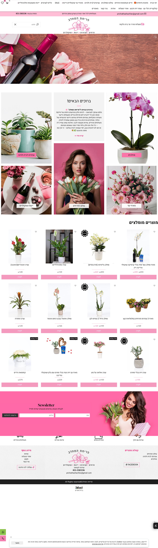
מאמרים (95, 8)
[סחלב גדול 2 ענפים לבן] (98, 316)
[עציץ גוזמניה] (20, 316)
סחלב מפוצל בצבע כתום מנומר (59, 318)
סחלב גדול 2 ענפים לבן (99, 318)
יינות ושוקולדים (26, 205)
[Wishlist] (2, 3)
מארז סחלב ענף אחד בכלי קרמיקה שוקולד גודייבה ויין (138, 266)
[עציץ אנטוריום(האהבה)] (20, 263)
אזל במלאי (113, 338)
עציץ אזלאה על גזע (98, 372)
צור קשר (104, 8)
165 (60, 326)
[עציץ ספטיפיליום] (59, 263)
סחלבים (131, 155)
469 (96, 272)
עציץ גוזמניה (20, 318)
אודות (113, 8)
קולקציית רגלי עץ (150, 8)
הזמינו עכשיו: (26, 13)
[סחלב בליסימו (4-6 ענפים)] (98, 263)
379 (21, 379)
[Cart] (7, 3)
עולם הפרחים (79, 205)
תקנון (26, 459)
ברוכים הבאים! (79, 101)
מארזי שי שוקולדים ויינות (72, 2)
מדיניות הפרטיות (97, 544)
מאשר (17, 543)
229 (60, 379)
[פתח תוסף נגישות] (155, 526)
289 (136, 272)
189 (96, 326)
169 (139, 326)
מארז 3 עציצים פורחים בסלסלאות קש (138, 318)
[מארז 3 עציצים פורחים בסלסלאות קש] (138, 316)
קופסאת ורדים (20, 372)
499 (102, 272)
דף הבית (153, 2)
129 (60, 272)
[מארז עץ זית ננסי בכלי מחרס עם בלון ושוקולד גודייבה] (59, 353)
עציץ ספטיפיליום (59, 264)
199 (102, 326)
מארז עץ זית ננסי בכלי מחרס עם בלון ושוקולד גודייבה (59, 374)
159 (102, 379)
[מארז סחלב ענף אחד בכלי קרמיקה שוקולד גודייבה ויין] (138, 263)
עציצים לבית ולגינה (92, 2)
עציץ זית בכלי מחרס (138, 372)
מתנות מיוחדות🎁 (141, 2)
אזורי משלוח (123, 8)
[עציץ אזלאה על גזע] (98, 359)
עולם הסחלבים (107, 2)
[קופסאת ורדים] (20, 370)
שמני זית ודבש (136, 8)
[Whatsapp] (3, 533)
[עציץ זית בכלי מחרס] (138, 370)
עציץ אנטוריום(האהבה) (20, 264)
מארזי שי (132, 205)
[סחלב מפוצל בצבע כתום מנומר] (59, 316)
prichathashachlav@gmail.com (79, 473)
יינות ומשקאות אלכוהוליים (29, 2)
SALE (57, 2)
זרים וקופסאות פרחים (123, 2)
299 (141, 272)
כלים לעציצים (46, 2)
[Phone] (3, 539)
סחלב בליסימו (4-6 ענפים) (98, 264)
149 (21, 272)
